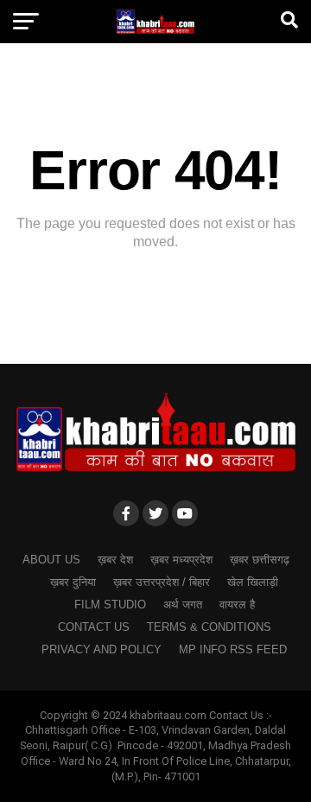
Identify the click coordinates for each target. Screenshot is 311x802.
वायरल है (237, 604)
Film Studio (110, 604)
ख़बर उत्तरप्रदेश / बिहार (161, 582)
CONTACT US (94, 627)
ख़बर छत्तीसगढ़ (259, 559)
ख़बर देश (115, 559)
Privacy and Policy (101, 649)
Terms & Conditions (209, 627)
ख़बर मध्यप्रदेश (181, 559)
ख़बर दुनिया (73, 582)
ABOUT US (51, 559)
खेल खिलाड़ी (252, 582)
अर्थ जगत (182, 604)
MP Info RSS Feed (233, 649)
